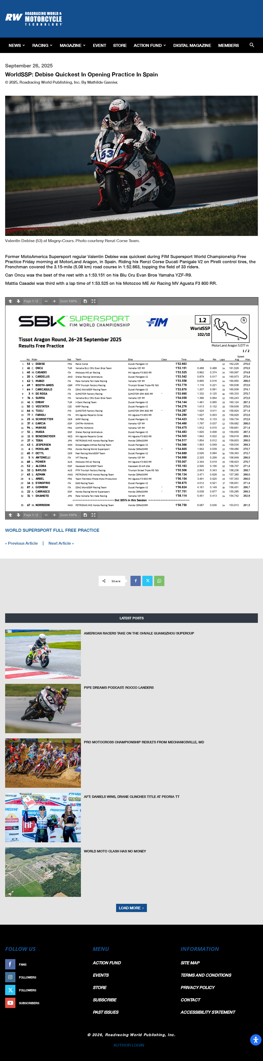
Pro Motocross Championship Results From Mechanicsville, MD (144, 742)
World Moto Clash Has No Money (115, 851)
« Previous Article (21, 543)
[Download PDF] (85, 301)
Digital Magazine (192, 45)
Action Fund (148, 45)
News (15, 45)
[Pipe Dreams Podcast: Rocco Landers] (43, 708)
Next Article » (61, 543)
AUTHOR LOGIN (129, 1044)
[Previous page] (10, 301)
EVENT (99, 45)
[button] (252, 45)
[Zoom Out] (46, 301)
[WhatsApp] (159, 581)
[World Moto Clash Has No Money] (43, 872)
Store (120, 45)
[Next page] (18, 301)
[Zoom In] (54, 301)
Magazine (70, 45)
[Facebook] (135, 581)
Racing (40, 45)
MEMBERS (228, 45)
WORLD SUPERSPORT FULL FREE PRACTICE (52, 530)
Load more (129, 908)
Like (79, 964)
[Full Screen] (93, 301)
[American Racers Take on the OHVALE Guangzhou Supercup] (43, 654)
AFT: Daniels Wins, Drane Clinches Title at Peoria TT (132, 796)
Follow (76, 977)
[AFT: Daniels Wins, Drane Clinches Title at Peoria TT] (43, 817)
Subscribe (74, 1003)
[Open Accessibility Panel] (255, 1040)
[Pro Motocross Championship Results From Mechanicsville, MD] (43, 763)
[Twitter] (147, 581)
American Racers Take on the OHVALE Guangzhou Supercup (139, 633)
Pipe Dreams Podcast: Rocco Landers (119, 687)
